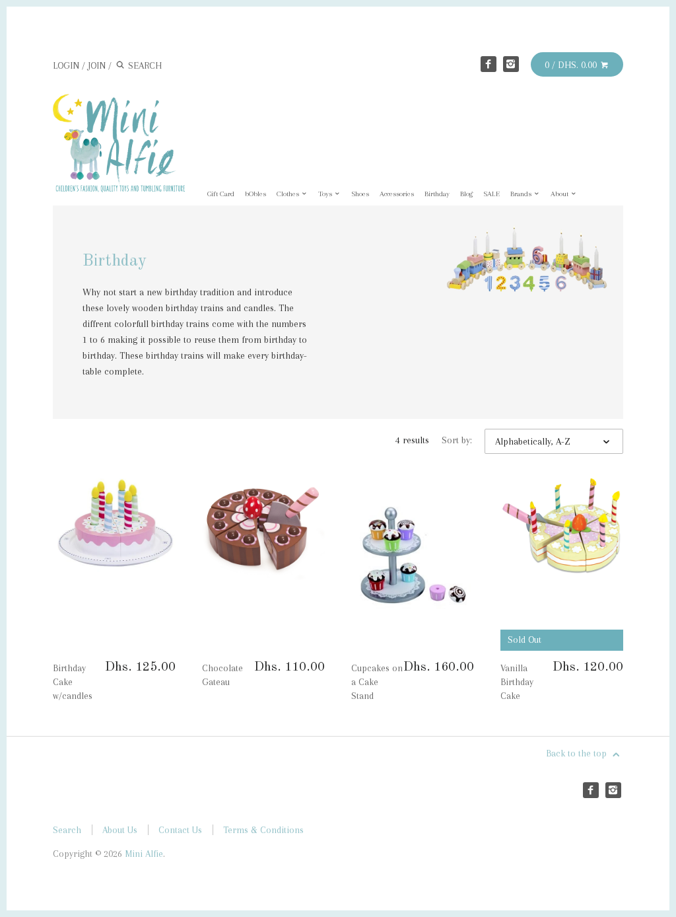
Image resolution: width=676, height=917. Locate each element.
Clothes (289, 194)
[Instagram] (511, 64)
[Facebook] (488, 64)
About (560, 194)
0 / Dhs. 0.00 (572, 64)
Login (66, 65)
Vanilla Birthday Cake (516, 682)
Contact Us (180, 830)
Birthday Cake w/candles (72, 682)
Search (67, 830)
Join (97, 65)
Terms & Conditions (263, 830)
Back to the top (577, 753)
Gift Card (220, 194)
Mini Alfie (144, 853)
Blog (466, 194)
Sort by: (457, 440)
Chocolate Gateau (222, 675)
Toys (326, 194)
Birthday (437, 194)
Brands (521, 194)
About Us (119, 830)
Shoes (360, 194)
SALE (491, 194)
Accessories (397, 194)
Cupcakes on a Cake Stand (377, 682)
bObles (255, 194)
